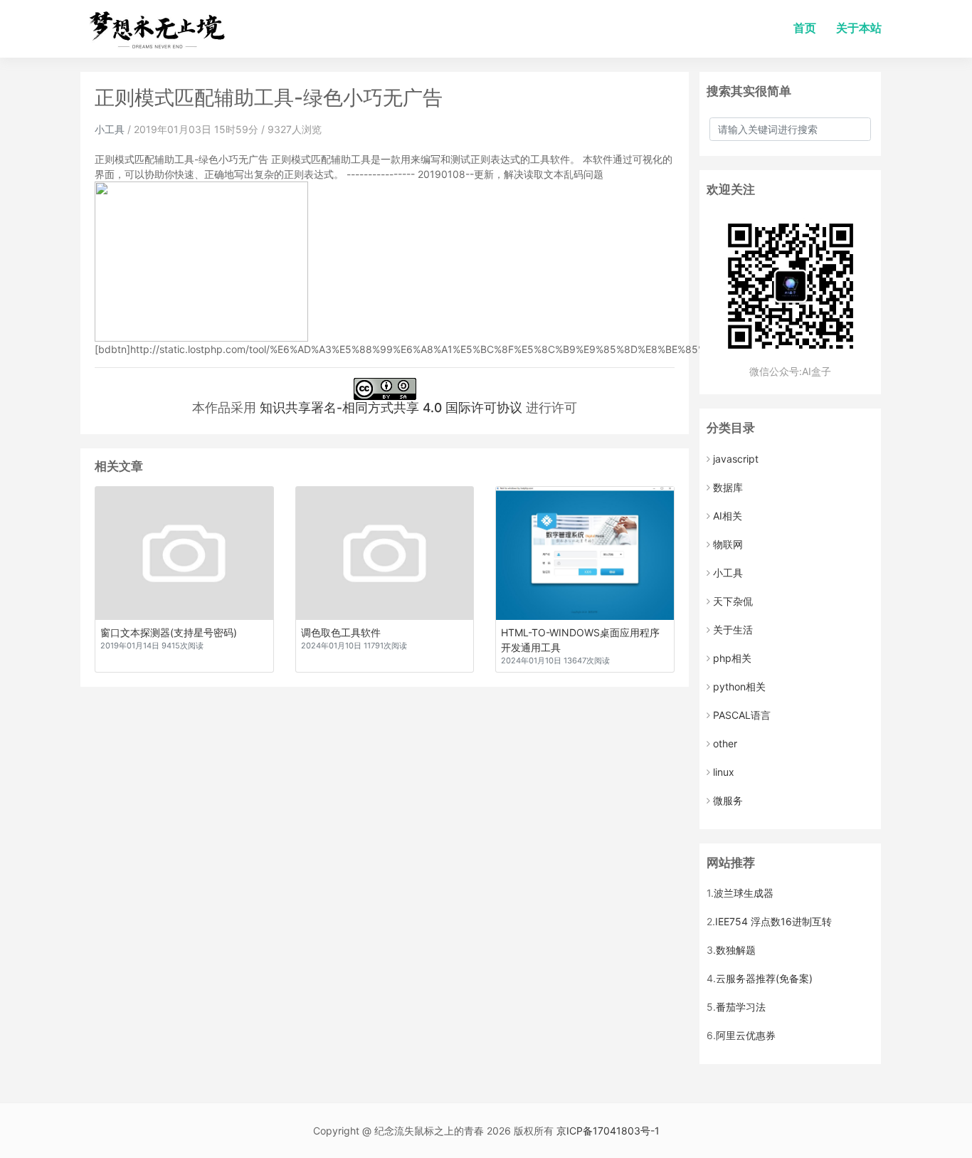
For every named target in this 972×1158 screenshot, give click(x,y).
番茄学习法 (741, 1007)
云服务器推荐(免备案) (764, 978)
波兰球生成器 (743, 893)
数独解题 (736, 950)
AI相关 (727, 516)
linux (723, 772)
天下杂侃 (733, 601)
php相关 (732, 658)
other (725, 743)
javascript (736, 459)
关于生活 (733, 629)
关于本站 (859, 28)
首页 (804, 28)
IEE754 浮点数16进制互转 (773, 921)
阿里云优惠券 (746, 1035)
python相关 (739, 686)
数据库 (728, 487)
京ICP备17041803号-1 (608, 1131)
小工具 (110, 129)
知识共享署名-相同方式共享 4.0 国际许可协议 (391, 407)
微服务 (728, 800)
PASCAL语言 (742, 715)
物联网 (728, 544)
